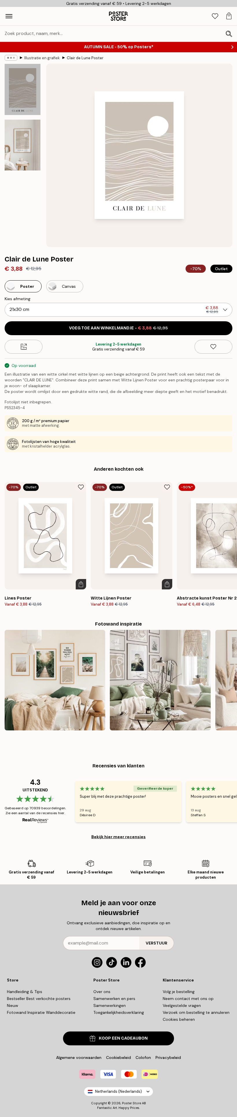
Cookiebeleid (118, 1057)
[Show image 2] (22, 145)
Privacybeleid (168, 1057)
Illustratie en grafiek (42, 57)
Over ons (101, 991)
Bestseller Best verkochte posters (39, 998)
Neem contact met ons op (188, 998)
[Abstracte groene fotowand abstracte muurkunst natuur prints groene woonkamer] (160, 680)
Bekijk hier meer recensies (118, 836)
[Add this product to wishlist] (213, 347)
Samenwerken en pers (114, 998)
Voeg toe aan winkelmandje (118, 328)
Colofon (143, 1057)
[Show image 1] (22, 89)
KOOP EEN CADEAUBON (123, 1038)
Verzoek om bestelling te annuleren (196, 1012)
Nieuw (12, 1005)
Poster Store (131, 1103)
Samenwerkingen (109, 1005)
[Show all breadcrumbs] (11, 58)
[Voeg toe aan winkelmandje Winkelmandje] (81, 584)
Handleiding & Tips (24, 991)
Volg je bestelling (179, 991)
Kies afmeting (17, 298)
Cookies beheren (179, 1019)
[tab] (215, 16)
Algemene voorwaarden (78, 1057)
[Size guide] (23, 347)
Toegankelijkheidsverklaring (118, 1012)
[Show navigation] (9, 16)
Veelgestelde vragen (182, 1005)
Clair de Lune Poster (85, 57)
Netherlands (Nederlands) (118, 1091)
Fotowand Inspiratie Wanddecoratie (41, 1012)
